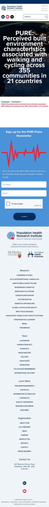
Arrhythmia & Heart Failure (25, 283)
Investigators (24, 353)
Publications (15, 102)
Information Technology (24, 394)
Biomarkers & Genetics (24, 287)
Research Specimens (24, 406)
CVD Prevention (24, 300)
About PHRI (24, 423)
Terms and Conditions (25, 502)
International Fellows (24, 373)
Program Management (24, 386)
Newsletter (24, 439)
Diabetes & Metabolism (24, 304)
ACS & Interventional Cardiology (24, 279)
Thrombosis (24, 328)
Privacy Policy (14, 502)
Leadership (24, 341)
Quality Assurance (24, 402)
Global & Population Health (24, 308)
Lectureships (24, 427)
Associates (25, 361)
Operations (24, 365)
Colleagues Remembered (24, 369)
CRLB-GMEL (24, 410)
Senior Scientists (24, 345)
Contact (24, 447)
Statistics (24, 390)
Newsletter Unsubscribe (39, 502)
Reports (24, 443)
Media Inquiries (24, 451)
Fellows (24, 357)
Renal (24, 324)
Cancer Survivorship (24, 295)
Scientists (24, 349)
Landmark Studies (24, 275)
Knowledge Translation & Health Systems (24, 316)
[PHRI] (18, 8)
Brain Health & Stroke (24, 291)
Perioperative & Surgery (24, 320)
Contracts (24, 398)
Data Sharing (5, 502)
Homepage (5, 102)
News (24, 431)
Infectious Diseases (24, 312)
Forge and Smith (30, 504)
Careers (24, 435)
